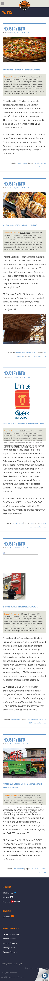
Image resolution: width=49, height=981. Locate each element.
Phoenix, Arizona (9, 938)
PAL (41, 719)
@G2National (8, 893)
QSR (38, 163)
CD (31, 523)
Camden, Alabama (10, 952)
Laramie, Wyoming (10, 943)
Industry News (22, 163)
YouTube (6, 902)
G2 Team (6, 917)
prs (35, 163)
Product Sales (20, 356)
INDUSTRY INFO (14, 28)
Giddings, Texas (9, 947)
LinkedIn (6, 897)
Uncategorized (31, 352)
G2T (44, 352)
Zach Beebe (26, 33)
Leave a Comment (39, 356)
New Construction (33, 719)
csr (32, 869)
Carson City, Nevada (11, 934)
